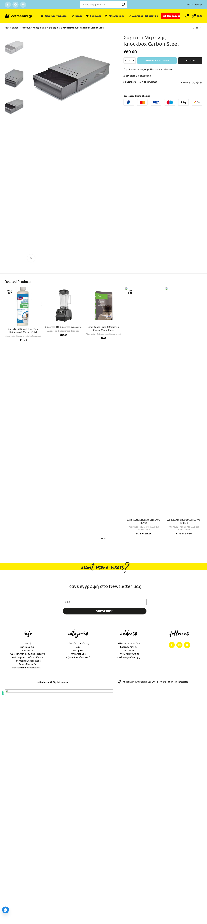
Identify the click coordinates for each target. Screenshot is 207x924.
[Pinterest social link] (197, 83)
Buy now (190, 60)
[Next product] (200, 28)
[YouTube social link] (23, 5)
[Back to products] (197, 28)
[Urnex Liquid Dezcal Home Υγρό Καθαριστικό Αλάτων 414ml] (23, 306)
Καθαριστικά (35, 336)
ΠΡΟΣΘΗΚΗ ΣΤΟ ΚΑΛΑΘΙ (157, 60)
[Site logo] (18, 16)
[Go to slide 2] (105, 538)
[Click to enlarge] (31, 258)
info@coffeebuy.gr (132, 657)
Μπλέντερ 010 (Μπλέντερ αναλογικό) (63, 327)
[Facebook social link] (8, 5)
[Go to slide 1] (102, 538)
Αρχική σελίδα (12, 28)
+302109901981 (131, 654)
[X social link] (194, 83)
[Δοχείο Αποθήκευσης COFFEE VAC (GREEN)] (183, 402)
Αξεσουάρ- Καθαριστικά (34, 28)
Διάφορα (53, 28)
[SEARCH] (123, 4)
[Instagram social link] (15, 5)
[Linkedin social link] (201, 83)
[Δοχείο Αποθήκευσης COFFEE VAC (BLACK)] (143, 402)
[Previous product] (193, 28)
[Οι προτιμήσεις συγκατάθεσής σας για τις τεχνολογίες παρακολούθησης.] (3, 693)
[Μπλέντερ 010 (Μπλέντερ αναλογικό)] (63, 305)
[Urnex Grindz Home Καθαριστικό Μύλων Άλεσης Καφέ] (103, 305)
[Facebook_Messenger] (5, 910)
